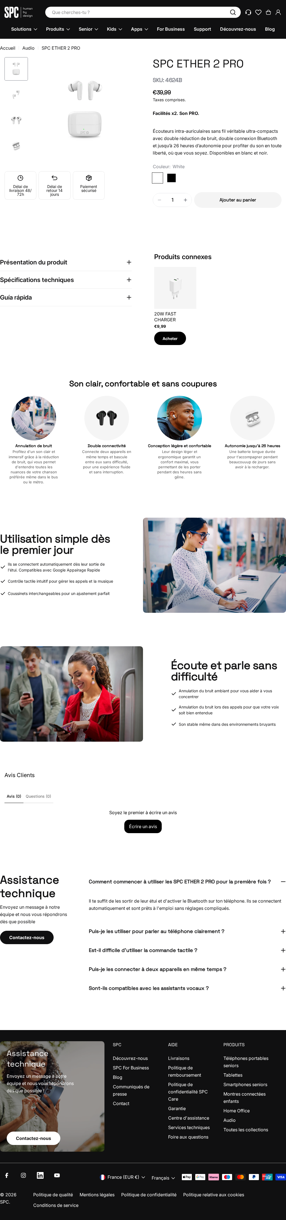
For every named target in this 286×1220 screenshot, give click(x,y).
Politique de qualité (53, 1194)
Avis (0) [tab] (14, 796)
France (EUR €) (123, 1177)
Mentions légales (97, 1194)
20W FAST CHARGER (165, 316)
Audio (28, 48)
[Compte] (278, 12)
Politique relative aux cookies (213, 1194)
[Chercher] (233, 12)
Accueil (7, 48)
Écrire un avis (143, 826)
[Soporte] (248, 12)
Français (160, 1178)
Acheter (170, 338)
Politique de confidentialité (149, 1194)
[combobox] (143, 12)
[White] (157, 178)
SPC (4, 1202)
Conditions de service (55, 1205)
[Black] (171, 178)
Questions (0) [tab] (38, 796)
